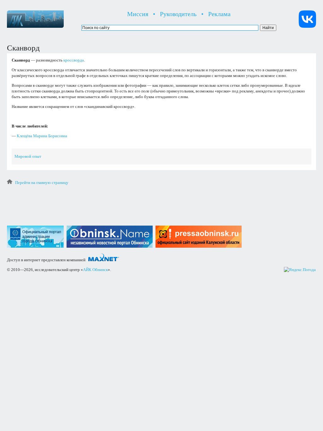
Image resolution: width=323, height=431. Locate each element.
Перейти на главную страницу (41, 182)
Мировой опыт (28, 156)
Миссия (137, 13)
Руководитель (178, 13)
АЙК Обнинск (95, 269)
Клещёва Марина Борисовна (42, 135)
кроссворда (73, 60)
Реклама (219, 13)
